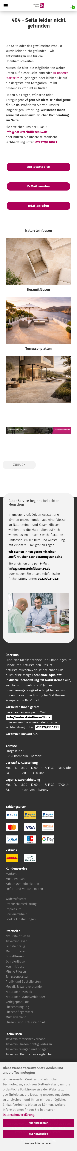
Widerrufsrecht (16, 899)
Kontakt (11, 874)
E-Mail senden (38, 186)
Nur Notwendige (38, 1134)
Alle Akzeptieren (38, 1123)
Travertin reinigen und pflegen (27, 1049)
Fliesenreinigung (17, 1007)
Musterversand (16, 879)
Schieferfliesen (16, 961)
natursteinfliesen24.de (21, 670)
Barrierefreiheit (16, 914)
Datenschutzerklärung (18, 1115)
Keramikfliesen (16, 966)
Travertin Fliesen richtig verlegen (29, 1044)
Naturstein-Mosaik (19, 992)
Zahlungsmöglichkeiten (22, 884)
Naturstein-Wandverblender (25, 997)
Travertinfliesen (16, 941)
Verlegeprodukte (17, 1002)
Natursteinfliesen (18, 936)
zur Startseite (38, 167)
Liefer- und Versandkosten (24, 889)
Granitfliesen (15, 956)
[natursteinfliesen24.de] (38, 5)
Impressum (13, 909)
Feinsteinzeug (15, 946)
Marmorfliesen (16, 951)
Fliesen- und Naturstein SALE (26, 1022)
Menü (5, 5)
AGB (8, 894)
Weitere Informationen (38, 1143)
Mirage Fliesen (16, 972)
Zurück (19, 465)
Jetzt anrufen (38, 206)
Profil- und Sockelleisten (23, 982)
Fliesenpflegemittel (19, 1012)
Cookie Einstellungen (21, 919)
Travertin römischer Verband (26, 1039)
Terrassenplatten (17, 977)
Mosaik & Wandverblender (24, 987)
